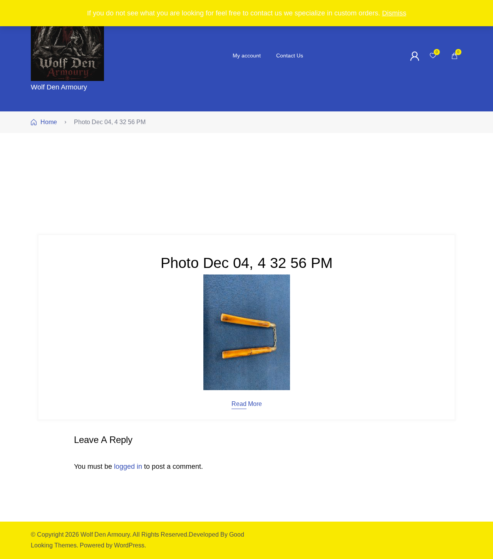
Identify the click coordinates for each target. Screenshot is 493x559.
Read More (246, 404)
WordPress (129, 545)
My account (247, 55)
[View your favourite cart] (433, 56)
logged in (128, 466)
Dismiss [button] (394, 13)
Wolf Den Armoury (59, 87)
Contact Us (289, 55)
